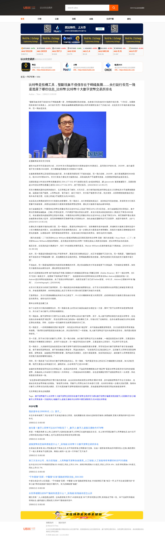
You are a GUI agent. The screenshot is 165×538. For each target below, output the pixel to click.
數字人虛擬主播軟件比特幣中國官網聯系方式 (75, 399)
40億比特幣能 (101, 399)
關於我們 (62, 523)
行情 (39, 19)
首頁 (22, 19)
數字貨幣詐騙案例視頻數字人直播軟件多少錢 (116, 396)
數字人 (46, 396)
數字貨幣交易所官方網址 (86, 396)
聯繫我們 (49, 523)
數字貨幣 (39, 396)
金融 (91, 19)
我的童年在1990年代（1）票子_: (45, 411)
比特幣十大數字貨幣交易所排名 (62, 396)
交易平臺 (110, 19)
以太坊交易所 (64, 535)
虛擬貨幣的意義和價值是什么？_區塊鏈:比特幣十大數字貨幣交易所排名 (64, 444)
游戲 (74, 19)
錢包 (129, 19)
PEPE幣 (31, 77)
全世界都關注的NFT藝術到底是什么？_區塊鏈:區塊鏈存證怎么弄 (60, 493)
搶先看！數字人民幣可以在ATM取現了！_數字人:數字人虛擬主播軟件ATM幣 (66, 428)
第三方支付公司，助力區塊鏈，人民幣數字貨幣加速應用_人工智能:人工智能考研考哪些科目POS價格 (78, 460)
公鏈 (57, 19)
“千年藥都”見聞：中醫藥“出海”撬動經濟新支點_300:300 (56, 477)
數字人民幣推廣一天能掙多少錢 (42, 399)
